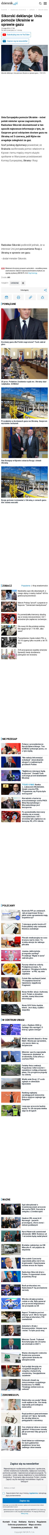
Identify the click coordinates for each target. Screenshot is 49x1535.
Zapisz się (24, 1500)
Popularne (25, 585)
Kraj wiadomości (40, 585)
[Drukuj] (18, 297)
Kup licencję (32, 273)
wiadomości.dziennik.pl (18, 10)
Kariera (31, 1522)
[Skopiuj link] (30, 297)
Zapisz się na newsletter (17, 41)
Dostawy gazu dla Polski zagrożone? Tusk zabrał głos (23, 343)
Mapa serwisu (35, 1525)
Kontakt (6, 1522)
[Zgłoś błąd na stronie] (42, 297)
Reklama (22, 1522)
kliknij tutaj (24, 1513)
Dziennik (4, 10)
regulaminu (33, 1493)
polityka (32, 10)
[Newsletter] (6, 297)
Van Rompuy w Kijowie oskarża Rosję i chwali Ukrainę (21, 461)
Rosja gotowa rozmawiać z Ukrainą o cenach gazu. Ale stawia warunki (24, 501)
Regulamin (41, 1522)
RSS (36, 1527)
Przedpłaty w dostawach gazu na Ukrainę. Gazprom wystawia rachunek (24, 422)
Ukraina (15, 283)
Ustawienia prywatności (21, 1527)
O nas (14, 1522)
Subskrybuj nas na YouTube (18, 35)
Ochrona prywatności (17, 1525)
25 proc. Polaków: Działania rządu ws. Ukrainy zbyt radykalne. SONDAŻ (23, 383)
